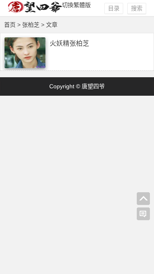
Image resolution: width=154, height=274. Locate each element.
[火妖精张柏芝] (25, 66)
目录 (114, 8)
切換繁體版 (76, 5)
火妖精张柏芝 (69, 43)
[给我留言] (143, 214)
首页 (10, 24)
